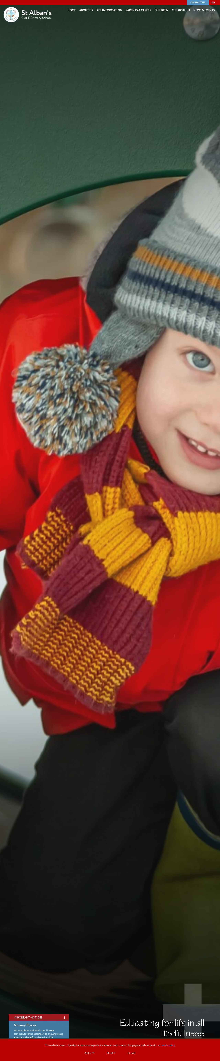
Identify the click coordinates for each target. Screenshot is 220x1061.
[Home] (27, 9)
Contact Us (197, 2)
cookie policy (168, 1045)
